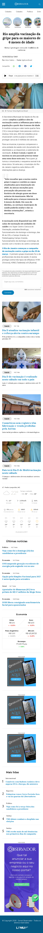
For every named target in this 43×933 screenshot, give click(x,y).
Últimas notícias (16, 541)
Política (30, 12)
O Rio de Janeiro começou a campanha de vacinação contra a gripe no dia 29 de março (21, 251)
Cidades (8, 12)
